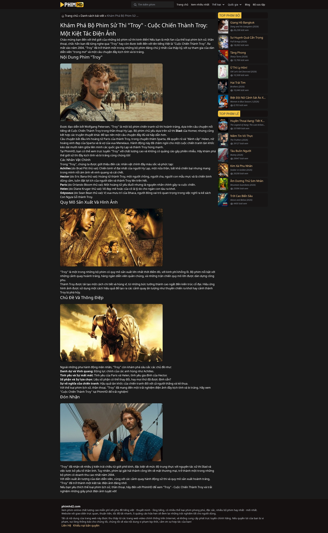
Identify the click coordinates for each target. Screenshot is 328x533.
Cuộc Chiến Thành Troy (190, 44)
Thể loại (216, 4)
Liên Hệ (66, 525)
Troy (114, 44)
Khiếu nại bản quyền (86, 525)
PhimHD (69, 151)
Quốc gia (233, 4)
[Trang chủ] (72, 4)
